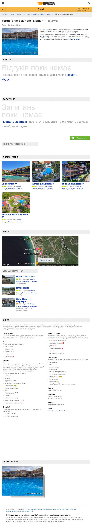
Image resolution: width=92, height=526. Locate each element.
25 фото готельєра (29, 53)
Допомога (30, 509)
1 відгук (32, 279)
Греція (4, 25)
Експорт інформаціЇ (62, 509)
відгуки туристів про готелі (24, 515)
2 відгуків (18, 219)
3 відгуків (79, 186)
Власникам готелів (48, 509)
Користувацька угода (26, 511)
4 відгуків (49, 186)
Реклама (38, 509)
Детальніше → (77, 39)
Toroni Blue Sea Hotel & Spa (57, 411)
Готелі (41, 9)
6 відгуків (18, 186)
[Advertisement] (45, 436)
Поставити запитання (81, 138)
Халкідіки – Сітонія (14, 25)
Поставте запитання (15, 121)
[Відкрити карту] (40, 266)
